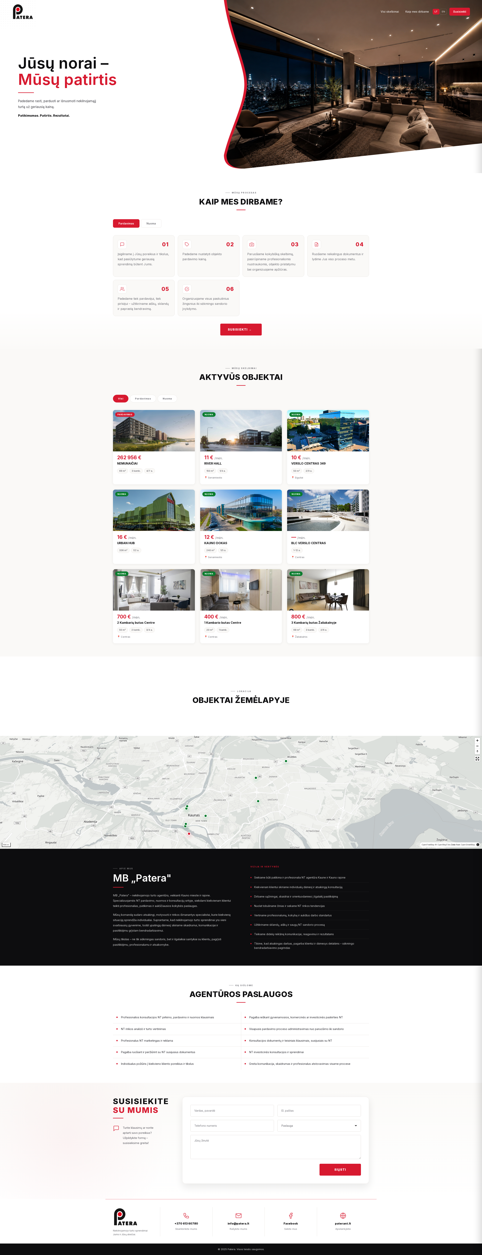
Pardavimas (126, 223)
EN (443, 11)
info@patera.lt (238, 1223)
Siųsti (340, 1169)
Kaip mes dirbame (417, 11)
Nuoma (151, 223)
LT (436, 11)
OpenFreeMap (428, 845)
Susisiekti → (240, 329)
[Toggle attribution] (478, 844)
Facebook (291, 1223)
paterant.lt (343, 1223)
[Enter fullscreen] (477, 758)
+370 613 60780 (186, 1223)
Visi (120, 398)
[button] (189, 834)
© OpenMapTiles (443, 845)
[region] (241, 792)
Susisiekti (459, 11)
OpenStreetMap (468, 845)
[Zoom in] (477, 740)
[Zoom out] (477, 746)
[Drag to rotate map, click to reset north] (477, 751)
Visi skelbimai (390, 11)
